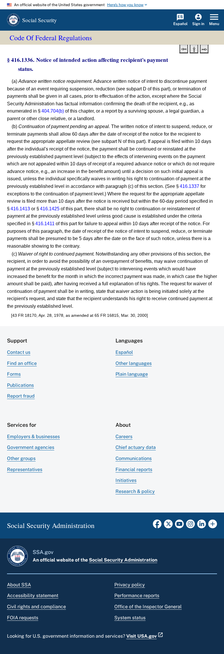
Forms (14, 374)
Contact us (18, 352)
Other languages (134, 363)
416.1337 (189, 186)
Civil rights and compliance (36, 606)
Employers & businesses (33, 436)
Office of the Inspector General (148, 606)
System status (130, 617)
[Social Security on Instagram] (190, 525)
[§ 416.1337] (204, 48)
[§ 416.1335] (183, 48)
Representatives (24, 469)
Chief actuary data (136, 447)
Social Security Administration (123, 560)
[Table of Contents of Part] (194, 48)
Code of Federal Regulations (51, 37)
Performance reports (136, 595)
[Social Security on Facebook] (157, 525)
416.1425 (50, 208)
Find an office (22, 363)
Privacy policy (129, 584)
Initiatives (126, 480)
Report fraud (21, 396)
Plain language (132, 374)
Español (124, 352)
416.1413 (20, 208)
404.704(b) (52, 111)
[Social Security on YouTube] (179, 525)
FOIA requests (22, 617)
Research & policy (135, 491)
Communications (134, 458)
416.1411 (45, 223)
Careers (124, 436)
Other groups (21, 458)
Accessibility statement (32, 595)
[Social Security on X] (168, 525)
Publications (20, 385)
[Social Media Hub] (212, 525)
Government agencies (30, 447)
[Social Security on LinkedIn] (201, 525)
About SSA (19, 584)
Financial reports (134, 469)
